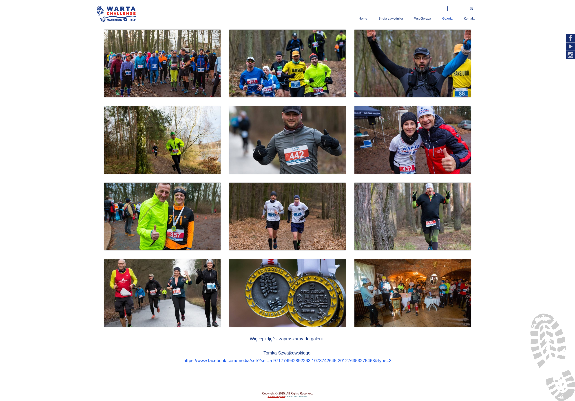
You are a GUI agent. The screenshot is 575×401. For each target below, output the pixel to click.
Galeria (447, 18)
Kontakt (469, 18)
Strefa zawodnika (390, 18)
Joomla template (276, 396)
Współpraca (422, 18)
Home (363, 18)
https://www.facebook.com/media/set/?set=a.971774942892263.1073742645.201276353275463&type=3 (287, 360)
